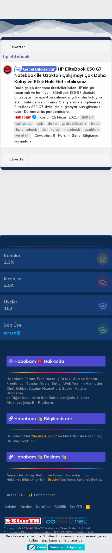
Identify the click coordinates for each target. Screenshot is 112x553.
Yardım (26, 507)
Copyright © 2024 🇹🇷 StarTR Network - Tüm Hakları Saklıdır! (47, 528)
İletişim (10, 507)
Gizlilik (60, 507)
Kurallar (43, 507)
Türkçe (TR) (14, 495)
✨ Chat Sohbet (42, 495)
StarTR (76, 507)
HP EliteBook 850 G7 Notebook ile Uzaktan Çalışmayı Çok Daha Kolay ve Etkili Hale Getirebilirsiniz (60, 75)
